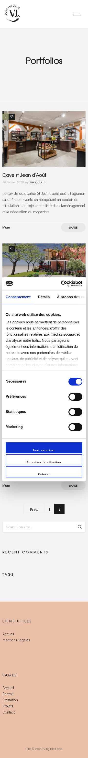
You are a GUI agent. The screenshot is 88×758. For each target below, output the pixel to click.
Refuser (44, 474)
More (6, 227)
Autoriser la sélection (44, 462)
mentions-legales (16, 640)
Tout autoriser (44, 450)
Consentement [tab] (18, 297)
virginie (36, 182)
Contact (8, 712)
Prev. (34, 509)
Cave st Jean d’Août (24, 175)
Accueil (8, 634)
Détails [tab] (44, 297)
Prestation (10, 700)
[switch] (75, 397)
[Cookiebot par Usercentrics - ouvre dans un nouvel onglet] (62, 283)
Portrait (7, 694)
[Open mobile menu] (78, 14)
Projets (7, 706)
